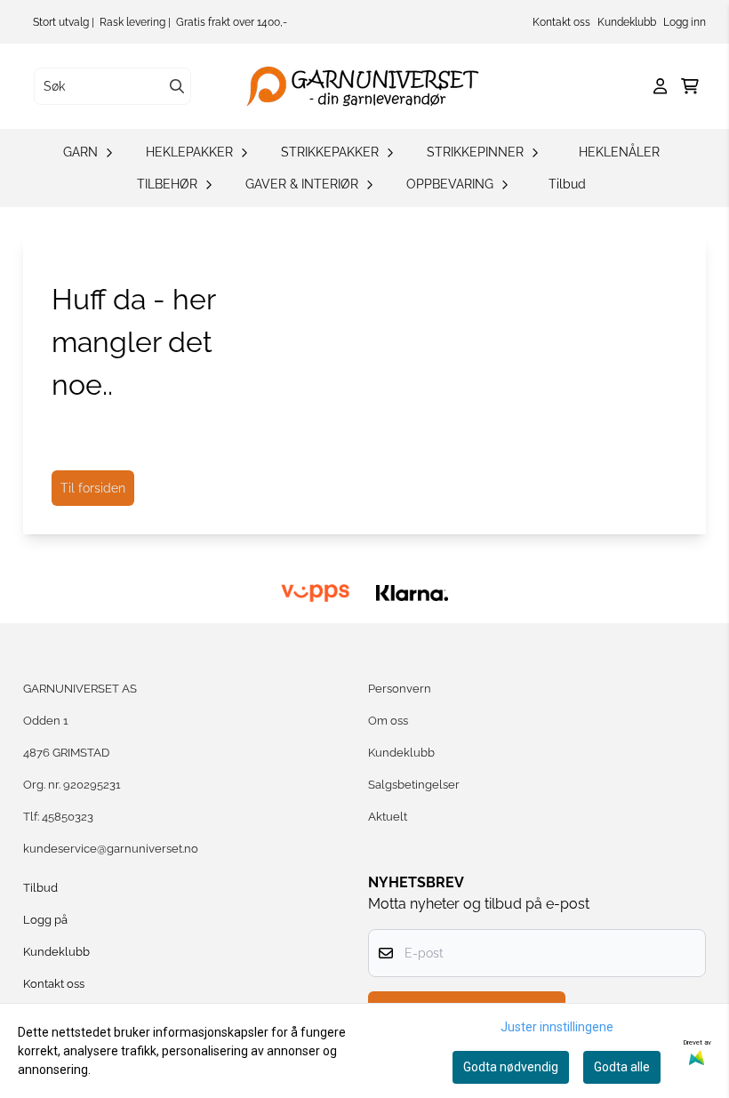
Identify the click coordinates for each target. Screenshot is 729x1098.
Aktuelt (387, 816)
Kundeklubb (626, 22)
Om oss (388, 720)
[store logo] (369, 86)
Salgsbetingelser (414, 784)
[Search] (177, 86)
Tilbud (567, 184)
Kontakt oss (561, 22)
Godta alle (622, 1067)
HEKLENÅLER (619, 152)
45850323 (67, 816)
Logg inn (684, 22)
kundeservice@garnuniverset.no (110, 848)
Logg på (45, 919)
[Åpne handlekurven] (690, 86)
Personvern (399, 688)
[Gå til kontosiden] (660, 86)
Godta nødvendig (510, 1067)
